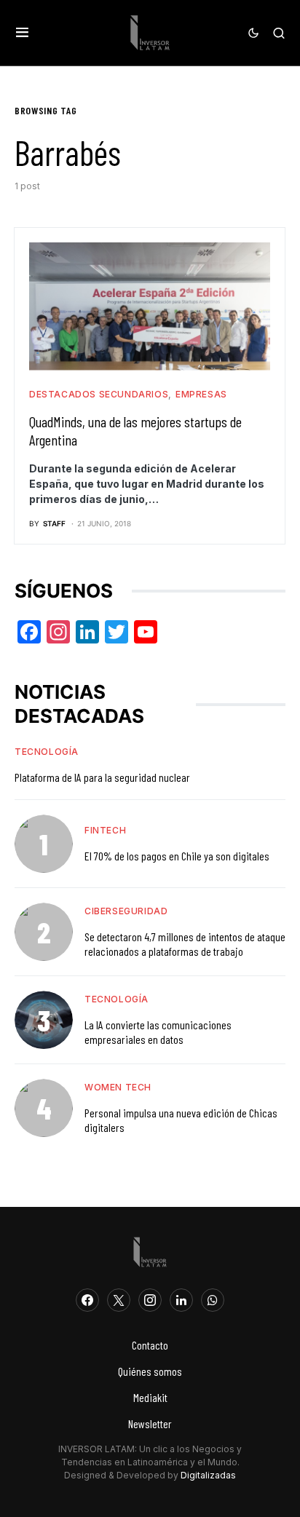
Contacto (150, 1345)
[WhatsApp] (212, 1300)
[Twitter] (118, 1300)
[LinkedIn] (181, 1300)
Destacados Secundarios (98, 394)
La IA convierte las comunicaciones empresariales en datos (158, 1032)
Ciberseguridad (125, 911)
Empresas (201, 394)
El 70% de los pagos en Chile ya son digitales (176, 856)
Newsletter (150, 1423)
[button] (22, 32)
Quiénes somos (150, 1371)
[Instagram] (150, 1300)
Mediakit (150, 1397)
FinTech (105, 830)
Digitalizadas (208, 1475)
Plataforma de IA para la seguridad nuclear (102, 777)
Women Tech (117, 1087)
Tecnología (47, 751)
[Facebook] (87, 1300)
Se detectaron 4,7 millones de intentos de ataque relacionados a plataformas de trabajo (184, 944)
